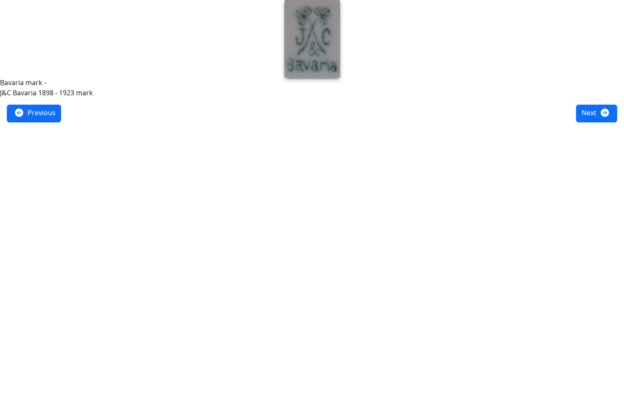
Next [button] (590, 112)
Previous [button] (41, 112)
